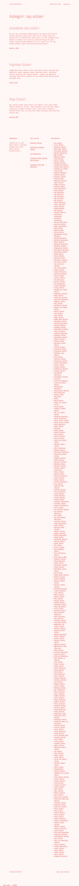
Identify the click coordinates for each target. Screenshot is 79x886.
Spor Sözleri (58, 753)
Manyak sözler (59, 600)
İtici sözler (58, 507)
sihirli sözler (59, 727)
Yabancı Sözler (59, 826)
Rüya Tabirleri (59, 691)
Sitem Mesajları (60, 731)
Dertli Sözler (59, 311)
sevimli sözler (59, 725)
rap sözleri (58, 681)
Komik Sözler (58, 563)
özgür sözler (58, 666)
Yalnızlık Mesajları (61, 832)
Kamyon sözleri (59, 531)
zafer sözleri (59, 848)
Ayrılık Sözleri (60, 224)
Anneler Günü (58, 178)
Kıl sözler (58, 545)
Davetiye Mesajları (61, 299)
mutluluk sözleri (60, 622)
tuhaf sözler (58, 783)
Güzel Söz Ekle (55, 4)
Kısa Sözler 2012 (60, 557)
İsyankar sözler (60, 503)
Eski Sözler (58, 357)
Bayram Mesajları (60, 238)
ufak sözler (58, 788)
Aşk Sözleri (58, 200)
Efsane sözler (59, 341)
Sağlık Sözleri (59, 695)
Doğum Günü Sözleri (61, 319)
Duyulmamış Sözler (60, 337)
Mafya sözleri (59, 594)
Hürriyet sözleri (60, 462)
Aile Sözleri (58, 158)
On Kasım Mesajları (61, 652)
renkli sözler (59, 685)
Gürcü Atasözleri (60, 418)
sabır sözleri (59, 693)
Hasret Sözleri (59, 432)
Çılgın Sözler (59, 287)
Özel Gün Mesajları (61, 656)
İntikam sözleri (60, 489)
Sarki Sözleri (59, 697)
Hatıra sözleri (59, 436)
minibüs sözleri (60, 610)
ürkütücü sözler (60, 804)
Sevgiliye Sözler (60, 719)
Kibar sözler (58, 543)
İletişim (66, 4)
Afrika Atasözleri (60, 153)
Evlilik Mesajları (60, 363)
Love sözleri (58, 592)
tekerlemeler (58, 769)
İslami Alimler (59, 497)
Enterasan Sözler (60, 349)
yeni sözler (58, 838)
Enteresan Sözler (60, 351)
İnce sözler (58, 483)
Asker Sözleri (59, 206)
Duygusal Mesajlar (60, 333)
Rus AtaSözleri (59, 689)
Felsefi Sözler (59, 370)
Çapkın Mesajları (60, 271)
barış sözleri (59, 232)
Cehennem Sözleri (60, 273)
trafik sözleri (59, 781)
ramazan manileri (60, 679)
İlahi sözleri (59, 477)
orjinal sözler (59, 654)
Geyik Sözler (58, 400)
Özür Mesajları (59, 674)
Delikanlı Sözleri (60, 305)
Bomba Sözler (58, 254)
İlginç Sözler (59, 479)
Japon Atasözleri (60, 523)
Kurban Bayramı (59, 578)
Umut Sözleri (58, 794)
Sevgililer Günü (60, 713)
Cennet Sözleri (59, 277)
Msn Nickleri (58, 618)
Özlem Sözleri (59, 670)
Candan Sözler (59, 269)
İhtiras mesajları (60, 475)
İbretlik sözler (60, 466)
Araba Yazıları (59, 184)
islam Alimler (59, 493)
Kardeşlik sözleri (60, 539)
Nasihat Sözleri (60, 628)
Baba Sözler (58, 228)
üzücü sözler (58, 808)
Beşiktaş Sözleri (60, 246)
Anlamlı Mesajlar (60, 172)
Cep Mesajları (59, 279)
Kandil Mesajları (60, 535)
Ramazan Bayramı (60, 678)
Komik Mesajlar (59, 561)
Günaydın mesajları (61, 416)
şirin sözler (58, 729)
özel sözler (58, 662)
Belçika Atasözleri (61, 240)
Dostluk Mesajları (60, 323)
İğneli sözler (59, 474)
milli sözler (58, 608)
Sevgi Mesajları (60, 709)
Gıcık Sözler (58, 406)
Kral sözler (58, 573)
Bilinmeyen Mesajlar (61, 250)
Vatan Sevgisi (59, 814)
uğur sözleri (58, 790)
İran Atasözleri (60, 491)
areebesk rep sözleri (24, 28)
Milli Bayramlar (60, 606)
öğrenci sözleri (60, 644)
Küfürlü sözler (59, 577)
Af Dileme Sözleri (60, 151)
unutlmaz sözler (60, 802)
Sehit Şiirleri (59, 703)
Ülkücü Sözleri (59, 792)
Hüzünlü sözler (59, 464)
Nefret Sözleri (59, 636)
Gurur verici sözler (61, 420)
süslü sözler (58, 757)
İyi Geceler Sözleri (61, 509)
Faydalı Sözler (59, 367)
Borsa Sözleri (59, 256)
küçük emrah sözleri (61, 575)
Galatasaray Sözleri (61, 390)
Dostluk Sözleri (60, 325)
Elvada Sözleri (59, 347)
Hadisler (57, 428)
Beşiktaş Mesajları (61, 244)
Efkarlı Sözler (59, 339)
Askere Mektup (59, 208)
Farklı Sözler (59, 365)
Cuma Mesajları (35, 154)
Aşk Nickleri (58, 194)
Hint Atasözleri (60, 448)
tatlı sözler (58, 767)
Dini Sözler (58, 315)
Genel (56, 398)
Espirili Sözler (60, 359)
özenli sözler (59, 664)
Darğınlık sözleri (60, 297)
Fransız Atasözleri (61, 380)
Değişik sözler (59, 301)
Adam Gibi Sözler (60, 149)
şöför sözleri (59, 745)
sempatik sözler (60, 705)
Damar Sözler (58, 295)
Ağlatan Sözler (59, 157)
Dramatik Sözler (60, 327)
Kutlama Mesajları (60, 588)
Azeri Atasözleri (60, 226)
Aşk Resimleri (59, 196)
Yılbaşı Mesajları (60, 846)
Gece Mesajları (59, 392)
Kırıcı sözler (59, 547)
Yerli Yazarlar (59, 844)
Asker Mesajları (60, 202)
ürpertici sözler (60, 806)
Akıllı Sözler (59, 160)
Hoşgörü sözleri (60, 458)
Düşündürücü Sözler (61, 329)
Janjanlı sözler (60, 521)
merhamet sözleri (60, 604)
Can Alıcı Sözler (60, 261)
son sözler (58, 751)
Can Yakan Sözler (60, 267)
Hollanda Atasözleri (61, 452)
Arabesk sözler (59, 186)
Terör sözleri (59, 779)
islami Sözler (59, 499)
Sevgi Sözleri (59, 711)
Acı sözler (58, 143)
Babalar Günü (58, 230)
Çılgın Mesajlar (60, 285)
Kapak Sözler (58, 537)
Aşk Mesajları (59, 192)
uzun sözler (58, 810)
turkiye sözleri (60, 785)
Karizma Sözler (59, 541)
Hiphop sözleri (59, 450)
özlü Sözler (58, 672)
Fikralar (57, 378)
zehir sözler (58, 854)
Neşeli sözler (59, 638)
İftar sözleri (59, 471)
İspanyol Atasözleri (61, 501)
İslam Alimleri (59, 495)
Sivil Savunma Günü (61, 735)
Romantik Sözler (36, 143)
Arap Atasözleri (60, 188)
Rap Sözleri (17, 99)
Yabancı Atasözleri (61, 820)
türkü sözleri (59, 787)
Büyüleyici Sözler (60, 260)
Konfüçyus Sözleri (60, 565)
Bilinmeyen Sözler (60, 252)
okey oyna (6, 885)
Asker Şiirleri (59, 204)
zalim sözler (58, 850)
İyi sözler (58, 515)
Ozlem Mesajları (60, 668)
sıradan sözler (59, 743)
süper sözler (58, 755)
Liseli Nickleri (60, 590)
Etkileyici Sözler (60, 361)
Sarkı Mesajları (60, 699)
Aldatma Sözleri (60, 162)
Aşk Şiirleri (58, 198)
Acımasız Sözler (60, 147)
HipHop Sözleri (20, 65)
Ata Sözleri (58, 210)
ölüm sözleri (58, 650)
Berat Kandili (59, 242)
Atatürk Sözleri (60, 212)
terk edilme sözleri (61, 777)
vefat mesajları (60, 818)
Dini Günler (58, 313)
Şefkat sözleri (59, 701)
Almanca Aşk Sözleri (61, 166)
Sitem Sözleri (59, 733)
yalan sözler (58, 830)
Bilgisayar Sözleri (61, 248)
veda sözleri (58, 816)
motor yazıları (59, 616)
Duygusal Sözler (60, 335)
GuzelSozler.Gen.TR (15, 4)
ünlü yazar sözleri (61, 796)
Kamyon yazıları (60, 533)
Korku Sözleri (59, 567)
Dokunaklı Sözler (60, 321)
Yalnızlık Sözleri (60, 834)
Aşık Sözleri (58, 190)
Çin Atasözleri (59, 283)
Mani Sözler (58, 598)
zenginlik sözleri (60, 856)
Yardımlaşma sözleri (61, 836)
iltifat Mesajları (60, 481)
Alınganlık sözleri (61, 164)
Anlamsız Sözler (60, 176)
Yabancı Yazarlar (60, 828)
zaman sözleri (59, 852)
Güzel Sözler (58, 426)
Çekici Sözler (59, 275)
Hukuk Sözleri (59, 460)
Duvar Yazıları (59, 331)
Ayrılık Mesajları (60, 222)
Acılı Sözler (58, 145)
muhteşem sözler (60, 620)
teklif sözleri (59, 771)
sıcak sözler (58, 741)
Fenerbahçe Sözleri (61, 376)
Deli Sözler (58, 303)
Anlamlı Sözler (59, 174)
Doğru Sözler (58, 317)
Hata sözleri (58, 434)
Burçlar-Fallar (59, 258)
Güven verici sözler (61, 422)
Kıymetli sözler (60, 559)
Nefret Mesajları (60, 634)
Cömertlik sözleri (60, 293)
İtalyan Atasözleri (61, 505)
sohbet (14, 885)
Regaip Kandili (59, 684)
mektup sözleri (59, 602)
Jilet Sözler (58, 525)
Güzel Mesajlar (59, 424)
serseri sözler (59, 707)
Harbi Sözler (58, 430)
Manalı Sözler (59, 596)
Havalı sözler (59, 438)
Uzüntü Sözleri (59, 812)
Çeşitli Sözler (59, 281)
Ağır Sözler (58, 155)
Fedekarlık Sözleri (61, 368)
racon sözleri (59, 676)
